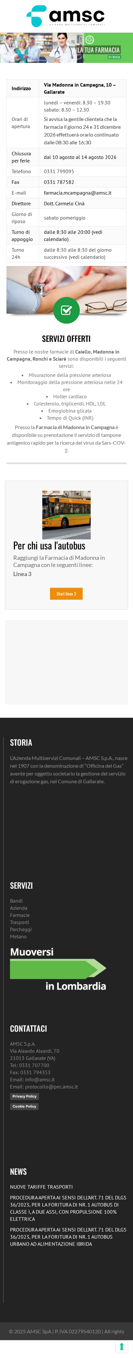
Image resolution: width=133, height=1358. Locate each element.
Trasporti (19, 922)
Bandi (16, 900)
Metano (18, 936)
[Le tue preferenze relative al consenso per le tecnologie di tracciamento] (122, 1346)
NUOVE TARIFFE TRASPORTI (41, 1187)
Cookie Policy (24, 1106)
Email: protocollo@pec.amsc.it (44, 1086)
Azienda (18, 908)
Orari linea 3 (66, 593)
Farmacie (20, 915)
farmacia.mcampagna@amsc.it (77, 192)
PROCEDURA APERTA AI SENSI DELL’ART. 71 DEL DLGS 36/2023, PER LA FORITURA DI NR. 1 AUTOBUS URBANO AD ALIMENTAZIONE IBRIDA (68, 1236)
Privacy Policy (24, 1096)
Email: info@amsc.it (32, 1079)
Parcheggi (21, 929)
